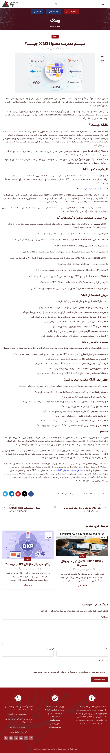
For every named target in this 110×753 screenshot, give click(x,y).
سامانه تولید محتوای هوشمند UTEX (90, 188)
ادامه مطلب (82, 586)
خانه (58, 26)
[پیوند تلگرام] (5, 494)
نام (106, 648)
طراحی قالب (55, 716)
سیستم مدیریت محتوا (65, 493)
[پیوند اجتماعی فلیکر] (11, 738)
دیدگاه (104, 617)
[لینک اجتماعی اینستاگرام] (26, 738)
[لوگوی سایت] (10, 4)
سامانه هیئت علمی (55, 713)
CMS (102, 493)
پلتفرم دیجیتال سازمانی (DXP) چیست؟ (28, 564)
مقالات (52, 26)
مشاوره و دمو (71, 11)
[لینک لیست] (18, 714)
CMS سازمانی (87, 493)
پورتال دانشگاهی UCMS (55, 710)
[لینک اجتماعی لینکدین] (11, 494)
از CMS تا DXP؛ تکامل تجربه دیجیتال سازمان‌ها (82, 563)
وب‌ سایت (103, 660)
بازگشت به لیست (55, 507)
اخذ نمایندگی (53, 11)
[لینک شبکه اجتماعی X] (24, 494)
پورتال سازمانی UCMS (55, 706)
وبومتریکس (55, 720)
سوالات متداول (55, 727)
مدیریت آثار (55, 723)
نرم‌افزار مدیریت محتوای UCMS (70, 470)
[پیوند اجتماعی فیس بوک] (31, 494)
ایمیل (50, 648)
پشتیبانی (37, 11)
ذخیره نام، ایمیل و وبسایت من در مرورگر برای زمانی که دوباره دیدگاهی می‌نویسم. (69, 672)
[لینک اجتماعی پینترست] (18, 494)
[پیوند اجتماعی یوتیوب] (21, 738)
